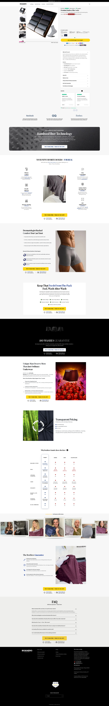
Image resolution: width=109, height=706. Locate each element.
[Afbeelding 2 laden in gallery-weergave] (22, 18)
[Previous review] (74, 110)
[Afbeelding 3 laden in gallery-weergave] (22, 26)
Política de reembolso (41, 654)
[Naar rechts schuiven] (22, 39)
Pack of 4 (62, 35)
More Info (39, 649)
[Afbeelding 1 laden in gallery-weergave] (22, 11)
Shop (57, 649)
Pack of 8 (66, 35)
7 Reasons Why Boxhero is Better (61, 654)
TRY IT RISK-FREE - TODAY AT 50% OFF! (54, 146)
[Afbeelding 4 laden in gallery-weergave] (22, 34)
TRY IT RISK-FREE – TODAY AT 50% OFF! (54, 308)
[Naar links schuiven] (22, 9)
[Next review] (76, 110)
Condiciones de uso (40, 656)
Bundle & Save (58, 656)
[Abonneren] (62, 696)
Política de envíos (40, 658)
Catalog (57, 652)
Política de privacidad (41, 652)
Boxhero (52, 704)
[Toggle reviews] (82, 91)
